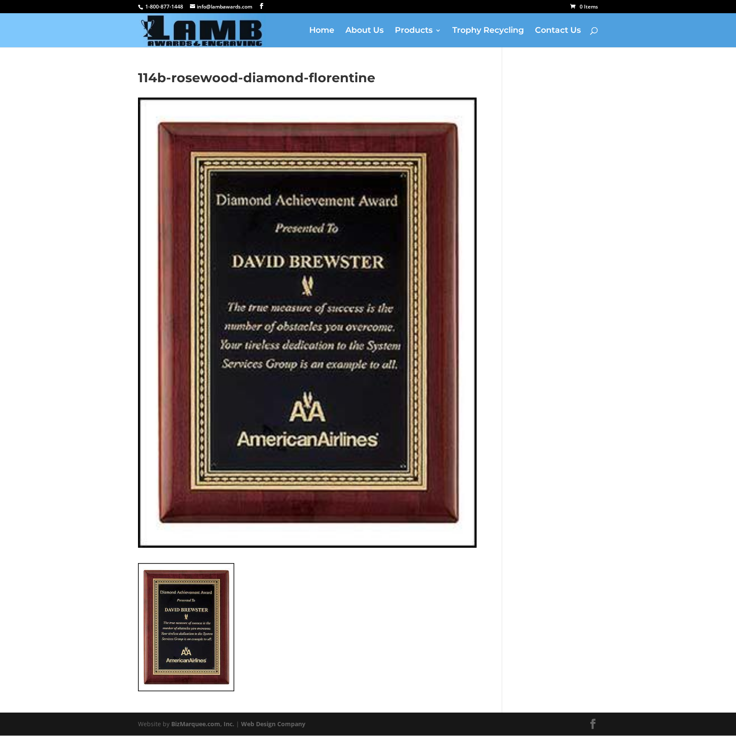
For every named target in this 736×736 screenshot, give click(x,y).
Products (414, 31)
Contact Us (558, 31)
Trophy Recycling (488, 31)
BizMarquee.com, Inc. (202, 724)
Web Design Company (273, 724)
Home (321, 31)
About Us (364, 31)
